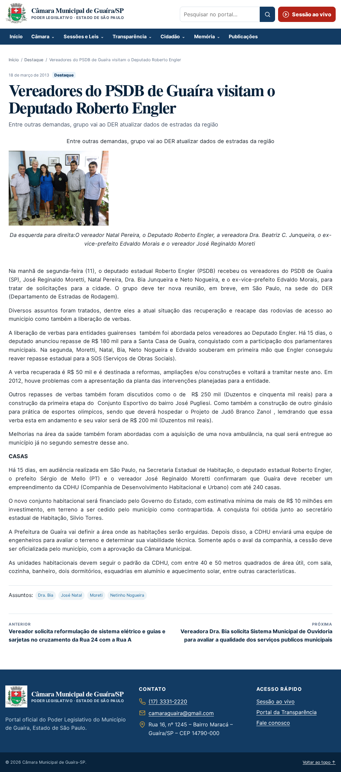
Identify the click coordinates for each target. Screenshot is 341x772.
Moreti (96, 595)
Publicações (243, 37)
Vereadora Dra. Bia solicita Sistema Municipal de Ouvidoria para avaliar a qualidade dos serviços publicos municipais (256, 632)
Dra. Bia (45, 595)
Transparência (130, 37)
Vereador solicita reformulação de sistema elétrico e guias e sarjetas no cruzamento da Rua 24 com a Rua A (87, 632)
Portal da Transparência (286, 712)
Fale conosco (273, 722)
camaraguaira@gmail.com (181, 713)
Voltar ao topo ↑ (319, 762)
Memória (204, 37)
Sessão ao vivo (275, 701)
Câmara (40, 37)
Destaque (33, 59)
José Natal (71, 595)
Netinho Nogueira (127, 595)
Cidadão (170, 37)
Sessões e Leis (81, 37)
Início (16, 37)
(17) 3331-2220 (168, 701)
